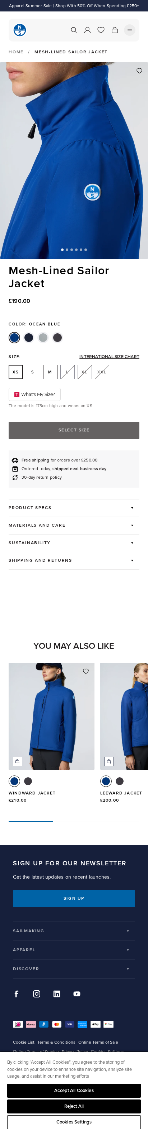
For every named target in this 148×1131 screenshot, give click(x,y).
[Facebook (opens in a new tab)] (16, 993)
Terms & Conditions (56, 1042)
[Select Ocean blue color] (14, 781)
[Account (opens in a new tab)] (87, 30)
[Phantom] (57, 337)
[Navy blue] (28, 337)
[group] (51, 736)
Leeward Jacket (121, 793)
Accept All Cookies (73, 1090)
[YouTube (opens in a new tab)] (76, 993)
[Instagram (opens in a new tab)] (36, 993)
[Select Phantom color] (28, 781)
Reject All (74, 1106)
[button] (62, 249)
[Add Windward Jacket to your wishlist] (86, 671)
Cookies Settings (74, 1122)
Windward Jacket (32, 793)
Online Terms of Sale (98, 1042)
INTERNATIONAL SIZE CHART (109, 357)
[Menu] (129, 30)
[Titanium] (43, 337)
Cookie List (23, 1042)
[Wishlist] (101, 30)
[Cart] (114, 30)
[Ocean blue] (14, 337)
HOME (16, 52)
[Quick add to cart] (17, 761)
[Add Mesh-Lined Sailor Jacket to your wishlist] (139, 71)
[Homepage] (20, 30)
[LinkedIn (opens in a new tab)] (56, 993)
